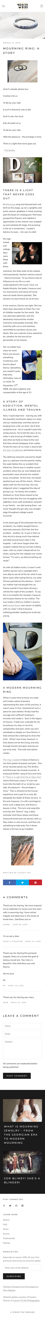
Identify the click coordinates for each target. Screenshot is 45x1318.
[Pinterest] (22, 1205)
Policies (6, 1243)
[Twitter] (10, 1205)
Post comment (17, 1076)
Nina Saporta (9, 1290)
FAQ (5, 1224)
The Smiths (9, 150)
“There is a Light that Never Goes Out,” (23, 777)
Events (6, 1233)
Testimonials (9, 1238)
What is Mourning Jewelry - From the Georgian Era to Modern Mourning (21, 1134)
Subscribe (14, 1276)
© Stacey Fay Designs (22, 1312)
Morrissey (11, 204)
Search (6, 1219)
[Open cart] (42, 6)
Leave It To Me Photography (26, 1300)
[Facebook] (4, 1205)
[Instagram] (16, 1205)
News (5, 1229)
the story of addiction (13, 450)
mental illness (13, 605)
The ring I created (11, 759)
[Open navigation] (3, 6)
